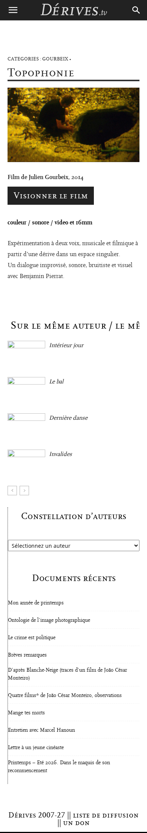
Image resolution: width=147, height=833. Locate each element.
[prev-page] (12, 490)
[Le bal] (26, 390)
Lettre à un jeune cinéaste (36, 748)
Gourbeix (55, 59)
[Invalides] (26, 463)
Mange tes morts (26, 713)
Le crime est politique (31, 638)
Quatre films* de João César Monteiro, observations (65, 695)
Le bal (56, 381)
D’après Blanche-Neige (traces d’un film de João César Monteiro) (67, 674)
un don (76, 822)
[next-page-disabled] (24, 490)
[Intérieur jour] (26, 354)
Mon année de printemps (36, 603)
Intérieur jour (66, 345)
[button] (13, 10)
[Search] (136, 10)
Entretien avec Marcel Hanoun (41, 730)
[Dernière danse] (26, 426)
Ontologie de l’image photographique (49, 620)
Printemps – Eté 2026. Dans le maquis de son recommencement (59, 767)
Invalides (60, 454)
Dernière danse (68, 417)
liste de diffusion (106, 815)
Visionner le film (51, 195)
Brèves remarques (27, 655)
